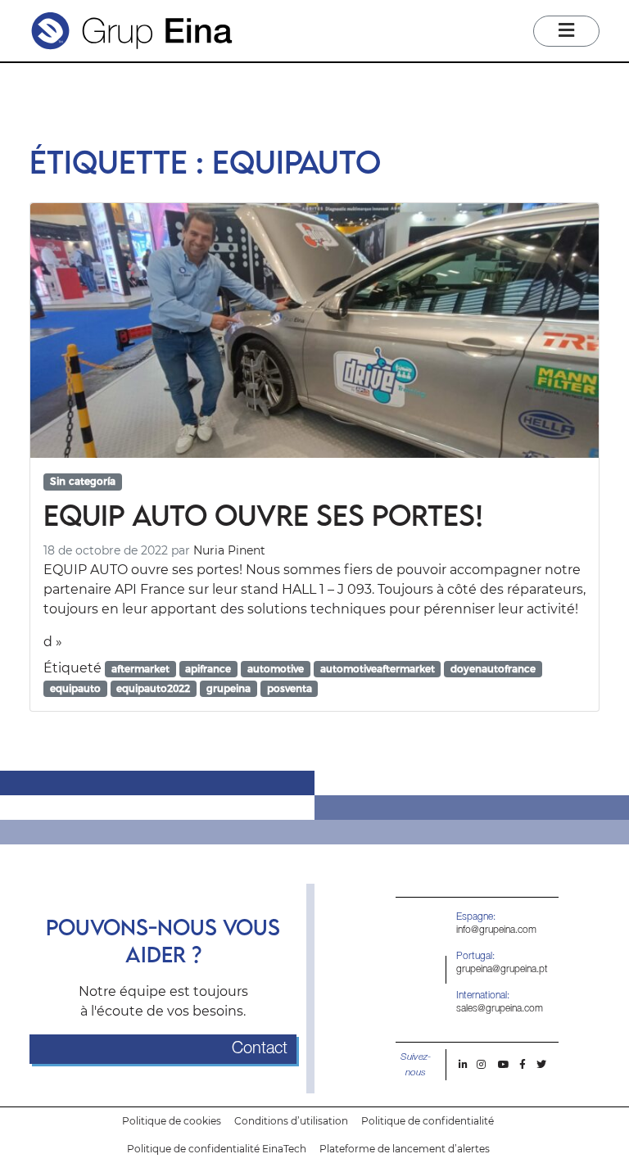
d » (52, 641)
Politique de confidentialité (427, 1121)
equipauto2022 (153, 688)
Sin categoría (82, 481)
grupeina (228, 688)
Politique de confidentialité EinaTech (216, 1149)
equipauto (75, 688)
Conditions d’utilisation (291, 1121)
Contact (259, 1049)
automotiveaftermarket (377, 669)
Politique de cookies (171, 1121)
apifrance (208, 669)
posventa (289, 688)
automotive (275, 669)
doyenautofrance (493, 669)
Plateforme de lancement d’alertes (404, 1149)
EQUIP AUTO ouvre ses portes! (263, 514)
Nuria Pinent (229, 550)
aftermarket (140, 669)
